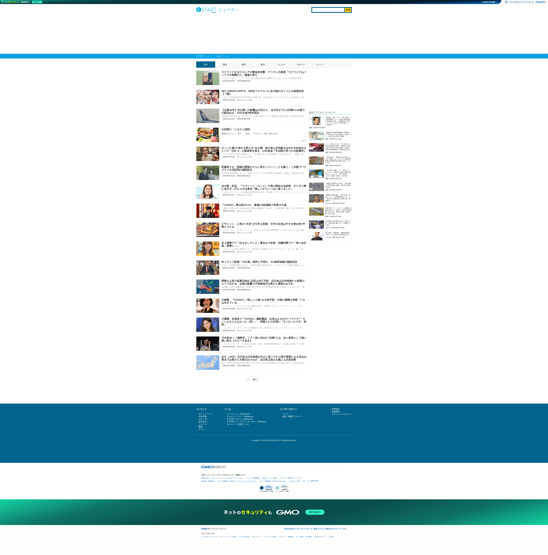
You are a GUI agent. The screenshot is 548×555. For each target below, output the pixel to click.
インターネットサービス (209, 536)
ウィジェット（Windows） (239, 414)
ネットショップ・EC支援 (228, 536)
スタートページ (205, 414)
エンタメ (282, 64)
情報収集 (290, 536)
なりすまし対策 (294, 481)
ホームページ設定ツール (238, 424)
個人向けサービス (320, 536)
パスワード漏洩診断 (252, 478)
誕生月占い (203, 421)
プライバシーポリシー (342, 414)
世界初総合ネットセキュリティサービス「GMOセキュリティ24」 (222, 478)
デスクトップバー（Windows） (241, 416)
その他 (331, 536)
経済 (263, 64)
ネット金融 (299, 536)
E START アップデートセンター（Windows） (247, 421)
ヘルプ (285, 414)
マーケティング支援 (269, 536)
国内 (225, 64)
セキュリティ (256, 536)
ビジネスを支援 (244, 536)
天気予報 (202, 416)
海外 (244, 64)
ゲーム (202, 429)
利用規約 (336, 409)
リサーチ (282, 536)
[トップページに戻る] (207, 10)
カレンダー (203, 419)
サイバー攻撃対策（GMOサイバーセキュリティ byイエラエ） (237, 481)
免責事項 (336, 411)
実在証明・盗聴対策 (207, 481)
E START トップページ (205, 56)
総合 (218, 56)
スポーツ (301, 64)
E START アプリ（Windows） (240, 419)
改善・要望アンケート (292, 416)
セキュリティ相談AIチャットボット (291, 478)
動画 (201, 427)
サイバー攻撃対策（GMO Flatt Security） (273, 481)
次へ (255, 379)
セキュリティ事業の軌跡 (310, 481)
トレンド (320, 64)
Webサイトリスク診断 (269, 478)
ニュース (225, 56)
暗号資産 (309, 536)
